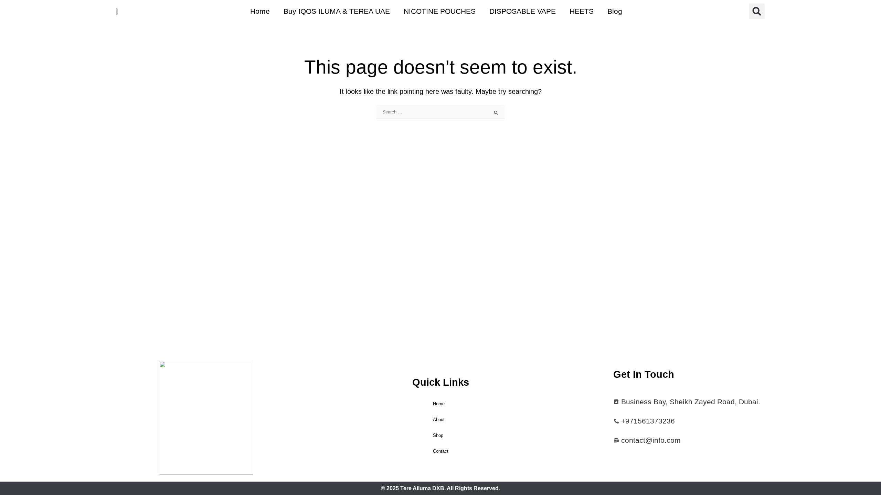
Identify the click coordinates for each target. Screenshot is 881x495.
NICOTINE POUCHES (440, 11)
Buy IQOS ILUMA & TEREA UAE (337, 11)
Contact (440, 451)
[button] (757, 11)
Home (260, 11)
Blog (614, 11)
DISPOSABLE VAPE (522, 11)
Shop (438, 435)
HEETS (582, 11)
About (439, 419)
